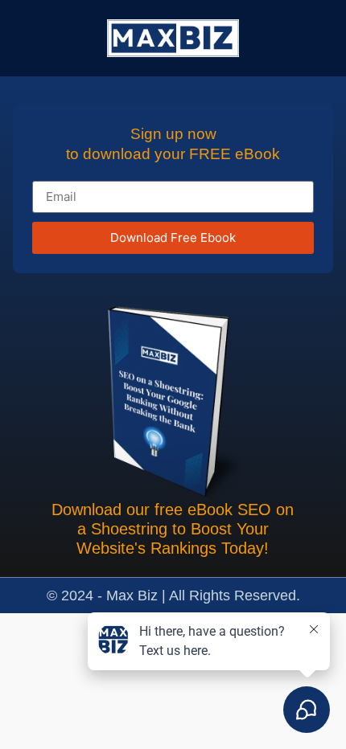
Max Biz (134, 595)
